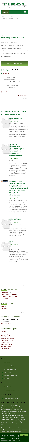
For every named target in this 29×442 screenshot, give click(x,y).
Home (2, 16)
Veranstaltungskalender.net (12, 390)
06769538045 (6, 73)
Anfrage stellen (16, 63)
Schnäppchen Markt (7, 336)
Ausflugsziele (5, 419)
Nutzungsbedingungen (10, 369)
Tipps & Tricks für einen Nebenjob (11, 18)
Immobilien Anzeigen (7, 340)
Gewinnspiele (5, 342)
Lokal (9, 413)
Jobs (7, 16)
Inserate (5, 12)
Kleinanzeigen (5, 334)
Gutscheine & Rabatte (7, 338)
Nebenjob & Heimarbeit (9, 294)
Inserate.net (7, 387)
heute (17, 411)
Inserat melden (23, 95)
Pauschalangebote (6, 344)
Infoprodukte (5, 348)
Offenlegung (7, 372)
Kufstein (12, 16)
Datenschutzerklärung (10, 375)
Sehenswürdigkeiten (7, 415)
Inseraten (6, 430)
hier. (19, 440)
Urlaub (3, 417)
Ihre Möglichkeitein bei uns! (12, 398)
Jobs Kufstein (5, 292)
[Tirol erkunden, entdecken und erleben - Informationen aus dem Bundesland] (14, 8)
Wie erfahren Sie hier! (6, 323)
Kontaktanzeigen (6, 346)
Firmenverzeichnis (18, 430)
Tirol (2, 306)
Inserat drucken (7, 92)
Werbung (6, 378)
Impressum (7, 363)
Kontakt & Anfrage (9, 366)
